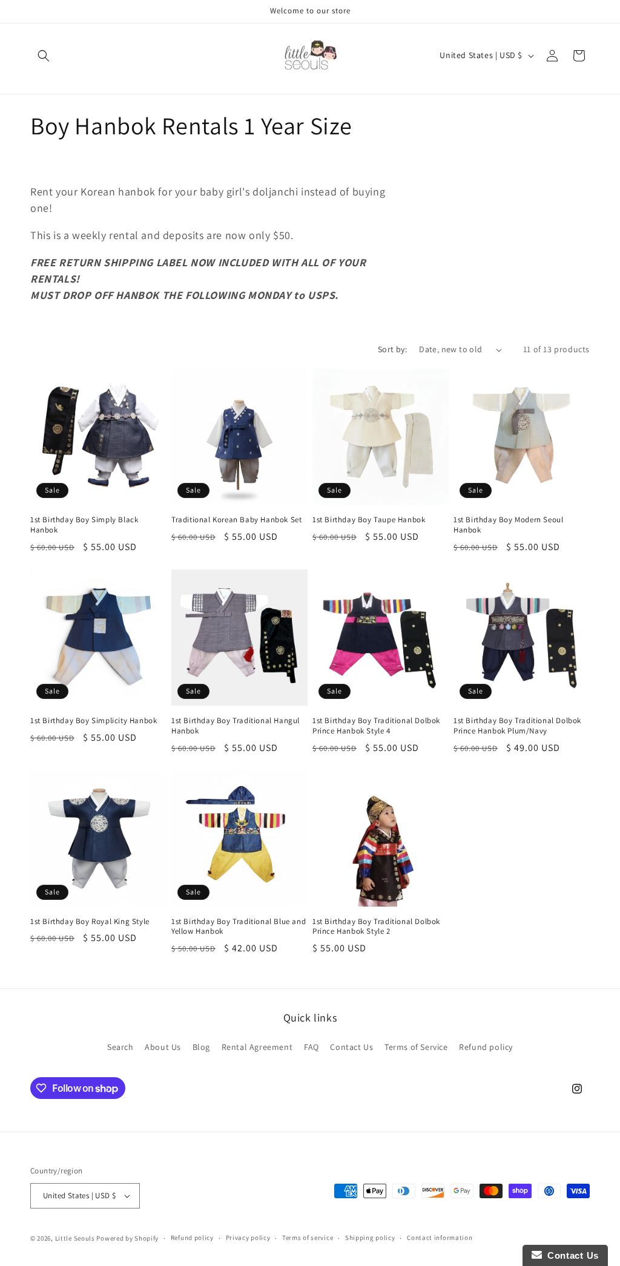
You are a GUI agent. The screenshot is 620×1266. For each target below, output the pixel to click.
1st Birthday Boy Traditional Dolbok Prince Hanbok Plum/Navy (517, 726)
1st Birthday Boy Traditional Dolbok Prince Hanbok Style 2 (376, 927)
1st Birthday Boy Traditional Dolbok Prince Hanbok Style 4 (376, 726)
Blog (201, 1046)
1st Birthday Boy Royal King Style (90, 922)
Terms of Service (416, 1046)
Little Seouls (75, 1238)
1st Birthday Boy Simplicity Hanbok (93, 721)
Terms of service (307, 1237)
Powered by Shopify (127, 1238)
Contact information (439, 1237)
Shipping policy (370, 1237)
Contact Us (351, 1046)
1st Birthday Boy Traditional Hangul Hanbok (235, 726)
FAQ (311, 1046)
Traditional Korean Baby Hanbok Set (236, 520)
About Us (163, 1046)
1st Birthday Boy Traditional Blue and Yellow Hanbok (238, 927)
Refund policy (486, 1046)
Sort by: (392, 349)
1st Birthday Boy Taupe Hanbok (368, 520)
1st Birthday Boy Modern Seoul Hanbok (508, 525)
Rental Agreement (257, 1046)
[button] (43, 55)
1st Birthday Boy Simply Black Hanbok (84, 525)
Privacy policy (248, 1237)
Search (120, 1046)
